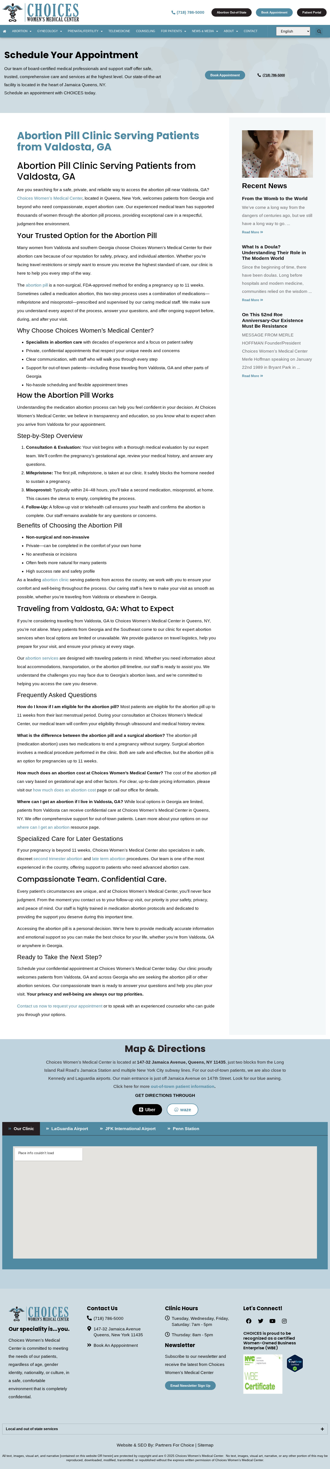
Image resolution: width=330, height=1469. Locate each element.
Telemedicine (119, 31)
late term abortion (108, 858)
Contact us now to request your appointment (59, 1006)
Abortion (19, 31)
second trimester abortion (57, 858)
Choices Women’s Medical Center (49, 198)
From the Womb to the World (275, 198)
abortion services (41, 658)
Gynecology (47, 31)
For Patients (171, 31)
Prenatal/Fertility (83, 31)
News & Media (203, 31)
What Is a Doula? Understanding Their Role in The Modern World (274, 252)
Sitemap (205, 1445)
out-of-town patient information (182, 1086)
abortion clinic (55, 579)
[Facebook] (248, 1321)
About (229, 31)
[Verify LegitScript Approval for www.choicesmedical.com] (295, 1370)
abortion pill (37, 285)
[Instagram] (284, 1321)
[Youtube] (272, 1321)
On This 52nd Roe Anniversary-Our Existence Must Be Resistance (272, 320)
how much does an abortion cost (64, 790)
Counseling (145, 31)
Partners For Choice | (176, 1445)
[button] (319, 31)
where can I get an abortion (43, 827)
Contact (250, 31)
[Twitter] (260, 1321)
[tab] (21, 1128)
